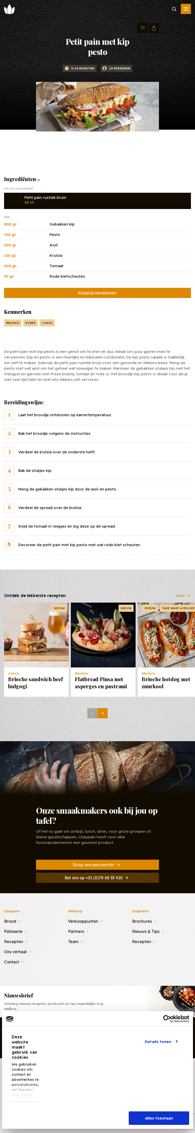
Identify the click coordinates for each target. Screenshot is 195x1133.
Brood (10, 921)
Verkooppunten (83, 921)
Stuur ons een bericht (93, 864)
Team (73, 941)
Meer (180, 595)
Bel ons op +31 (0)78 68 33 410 (93, 877)
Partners (76, 931)
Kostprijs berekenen (97, 292)
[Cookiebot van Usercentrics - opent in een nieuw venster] (167, 1019)
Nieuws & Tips (145, 931)
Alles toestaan (159, 1118)
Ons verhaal (15, 951)
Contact (11, 961)
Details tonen (158, 1041)
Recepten (13, 941)
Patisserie (13, 931)
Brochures (142, 921)
